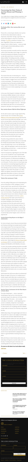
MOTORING (3, 429)
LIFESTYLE (17, 427)
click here (3, 348)
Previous (4, 353)
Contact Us (7, 460)
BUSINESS (17, 429)
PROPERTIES (3, 431)
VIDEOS (16, 433)
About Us (2, 460)
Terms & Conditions (12, 460)
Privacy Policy (19, 460)
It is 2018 (8, 40)
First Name (4, 370)
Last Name (4, 376)
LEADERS (17, 431)
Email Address (4, 365)
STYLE (2, 427)
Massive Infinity (22, 458)
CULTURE (3, 433)
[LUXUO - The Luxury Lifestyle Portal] (5, 1)
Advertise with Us (4, 438)
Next (24, 353)
